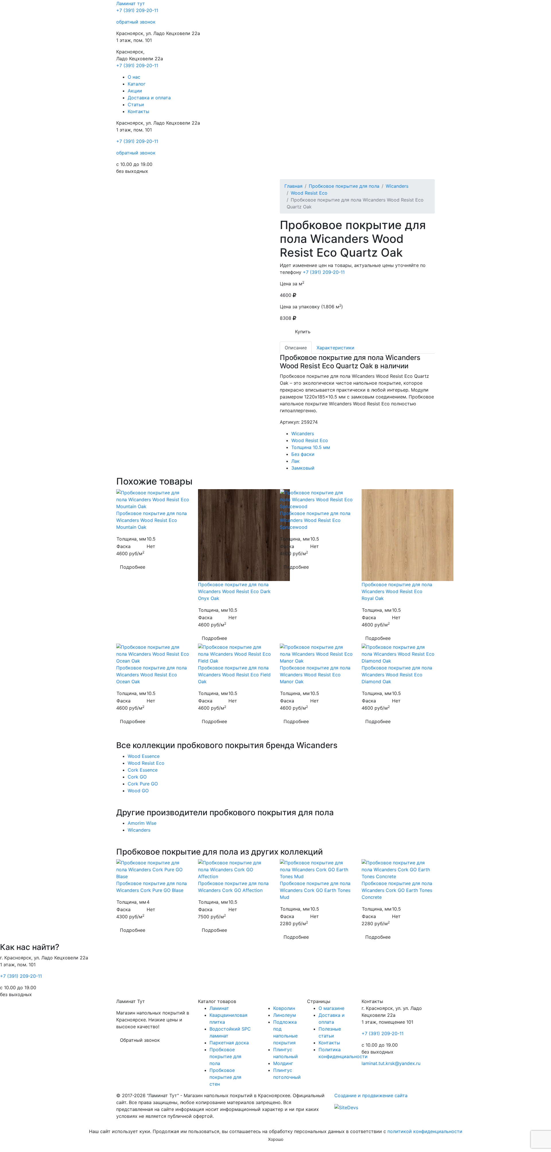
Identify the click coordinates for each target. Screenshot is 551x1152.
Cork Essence (143, 770)
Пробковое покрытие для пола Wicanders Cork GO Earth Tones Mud (315, 890)
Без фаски (303, 454)
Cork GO (137, 777)
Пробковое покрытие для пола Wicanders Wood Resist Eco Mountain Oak (151, 520)
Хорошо (275, 1139)
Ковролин (284, 1008)
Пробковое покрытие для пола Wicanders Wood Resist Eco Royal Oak (397, 591)
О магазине (331, 1008)
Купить (303, 331)
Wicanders (397, 186)
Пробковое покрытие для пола (344, 186)
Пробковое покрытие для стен (225, 1077)
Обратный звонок (140, 1040)
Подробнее (132, 567)
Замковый (303, 468)
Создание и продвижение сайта (371, 1095)
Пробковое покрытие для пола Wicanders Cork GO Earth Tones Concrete (397, 890)
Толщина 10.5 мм (310, 447)
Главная (293, 186)
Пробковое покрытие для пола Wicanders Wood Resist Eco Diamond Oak (397, 674)
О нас (134, 77)
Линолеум (284, 1015)
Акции (135, 91)
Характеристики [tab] (335, 348)
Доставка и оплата (149, 97)
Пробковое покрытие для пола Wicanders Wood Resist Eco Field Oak (234, 674)
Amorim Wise (142, 823)
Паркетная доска (229, 1042)
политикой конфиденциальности (424, 1131)
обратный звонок (136, 22)
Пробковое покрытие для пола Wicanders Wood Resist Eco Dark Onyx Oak (234, 591)
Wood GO (138, 790)
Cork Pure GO (143, 784)
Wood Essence (144, 756)
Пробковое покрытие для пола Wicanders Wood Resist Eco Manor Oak (315, 674)
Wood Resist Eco (309, 193)
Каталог (136, 84)
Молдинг (283, 1063)
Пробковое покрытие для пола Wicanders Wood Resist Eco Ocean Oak (151, 674)
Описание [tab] (296, 348)
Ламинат (130, 3)
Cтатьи (136, 104)
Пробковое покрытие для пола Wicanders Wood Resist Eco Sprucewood (315, 520)
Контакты (138, 111)
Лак (295, 461)
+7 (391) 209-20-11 (137, 10)
